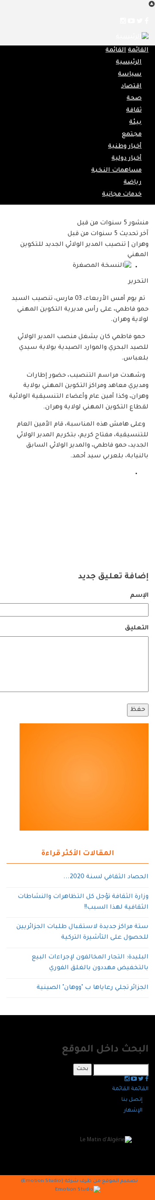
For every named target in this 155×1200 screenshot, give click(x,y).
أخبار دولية (127, 158)
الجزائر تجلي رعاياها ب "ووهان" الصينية (93, 988)
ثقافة (134, 110)
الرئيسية (129, 62)
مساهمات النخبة (116, 170)
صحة (134, 98)
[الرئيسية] (132, 38)
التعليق (137, 628)
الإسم (139, 595)
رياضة (133, 182)
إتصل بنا (132, 1100)
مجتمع (132, 134)
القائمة (138, 50)
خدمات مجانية (122, 194)
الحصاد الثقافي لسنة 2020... (106, 877)
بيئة (135, 122)
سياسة (130, 74)
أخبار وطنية (125, 146)
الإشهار (133, 1111)
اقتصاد (131, 86)
